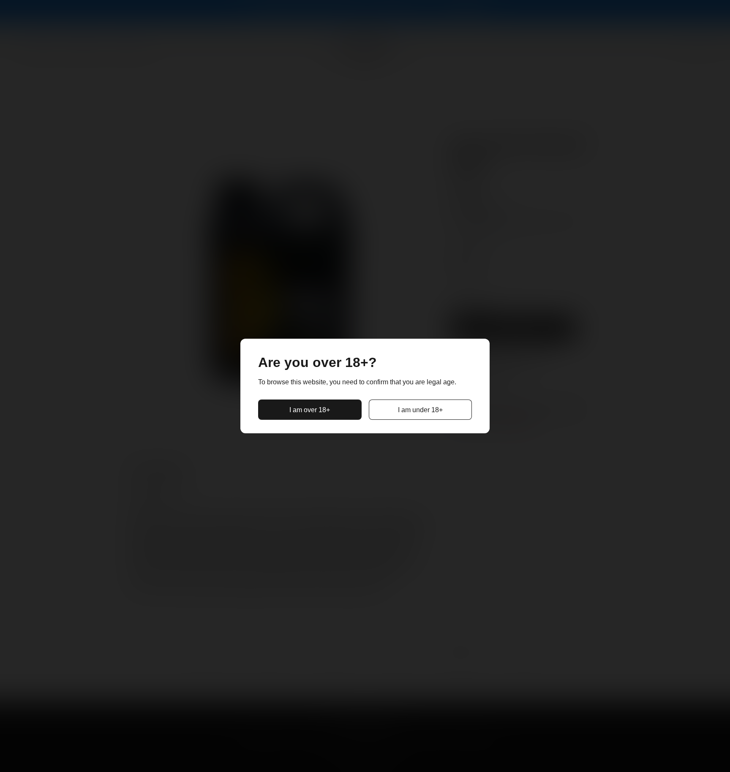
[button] (310, 410)
